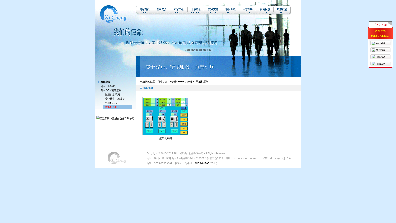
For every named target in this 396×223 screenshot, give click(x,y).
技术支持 (213, 9)
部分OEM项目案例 (111, 90)
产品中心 (179, 9)
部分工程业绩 (108, 86)
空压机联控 (111, 102)
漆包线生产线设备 (115, 98)
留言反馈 (265, 9)
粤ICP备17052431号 (206, 163)
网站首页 (145, 9)
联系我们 (282, 9)
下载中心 (196, 9)
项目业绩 (231, 9)
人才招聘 (248, 9)
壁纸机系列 (111, 107)
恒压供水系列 (112, 94)
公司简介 (162, 9)
